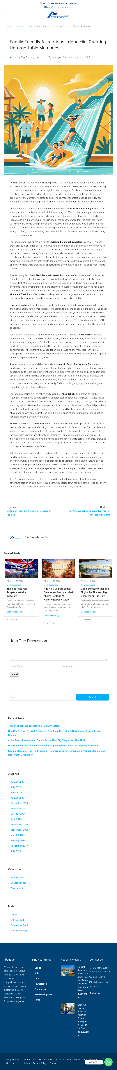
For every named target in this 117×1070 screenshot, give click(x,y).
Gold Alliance (73, 1059)
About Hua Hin (90, 1059)
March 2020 (17, 835)
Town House (41, 984)
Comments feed (19, 925)
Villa (37, 973)
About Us (59, 1059)
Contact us (94, 993)
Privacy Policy (39, 1063)
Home (27, 1059)
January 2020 (18, 840)
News (27, 1063)
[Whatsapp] (108, 1062)
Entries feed (17, 920)
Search (92, 697)
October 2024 (18, 814)
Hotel (37, 1000)
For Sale (37, 1059)
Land (37, 978)
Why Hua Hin (17, 888)
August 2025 (17, 798)
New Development (43, 994)
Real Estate (17, 877)
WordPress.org (19, 930)
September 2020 (19, 829)
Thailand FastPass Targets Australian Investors (17, 592)
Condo (38, 968)
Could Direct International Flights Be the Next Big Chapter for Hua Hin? (95, 592)
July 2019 (16, 851)
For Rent (48, 1059)
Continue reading (14, 612)
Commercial (41, 989)
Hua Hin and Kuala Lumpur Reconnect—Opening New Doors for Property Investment (53, 745)
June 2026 (16, 792)
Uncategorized (18, 26)
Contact (53, 1063)
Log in (14, 914)
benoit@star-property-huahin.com (59, 7)
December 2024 (19, 803)
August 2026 (17, 782)
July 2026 (16, 787)
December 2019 (19, 845)
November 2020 (19, 824)
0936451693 (99, 977)
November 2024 (19, 808)
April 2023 (16, 819)
